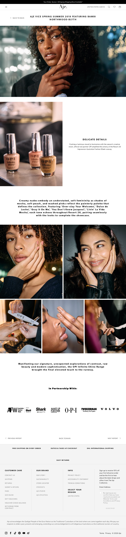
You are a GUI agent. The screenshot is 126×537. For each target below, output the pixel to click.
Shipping (8, 479)
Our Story (40, 475)
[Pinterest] (19, 533)
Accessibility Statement (78, 479)
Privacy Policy (74, 475)
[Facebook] (10, 533)
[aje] (63, 6)
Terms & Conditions (76, 483)
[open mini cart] (120, 7)
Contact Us (10, 475)
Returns (8, 483)
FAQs (7, 491)
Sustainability (42, 479)
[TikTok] (15, 533)
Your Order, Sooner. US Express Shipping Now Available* (63, 2)
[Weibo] (28, 533)
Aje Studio (40, 491)
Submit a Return (12, 487)
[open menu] (6, 7)
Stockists (40, 487)
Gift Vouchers (11, 499)
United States (73, 496)
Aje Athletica (42, 495)
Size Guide (9, 495)
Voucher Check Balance (15, 503)
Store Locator (42, 483)
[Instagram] (6, 533)
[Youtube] (24, 533)
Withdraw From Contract (12, 507)
